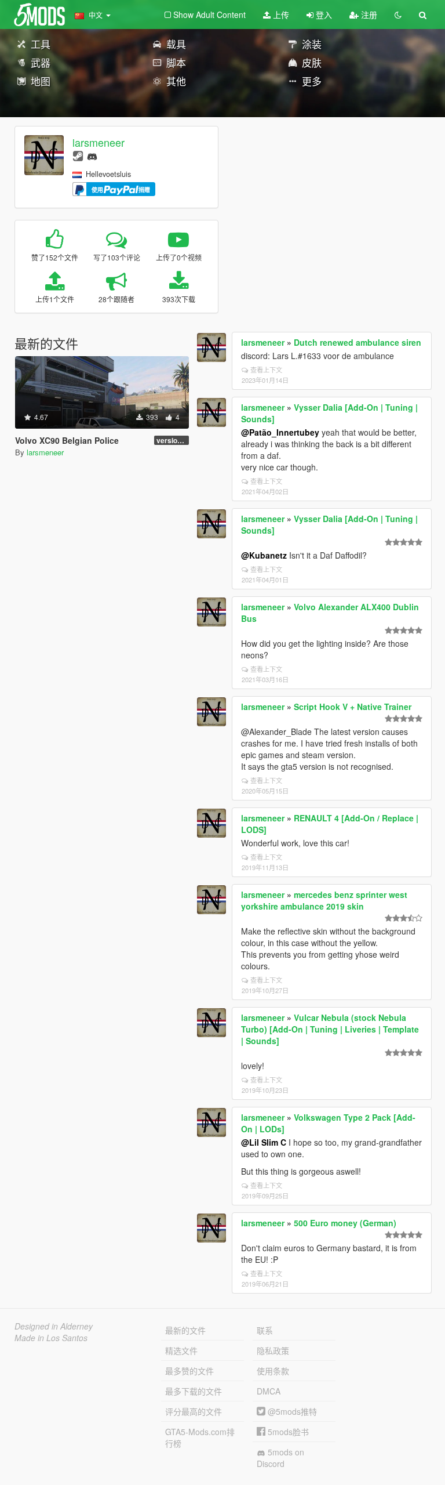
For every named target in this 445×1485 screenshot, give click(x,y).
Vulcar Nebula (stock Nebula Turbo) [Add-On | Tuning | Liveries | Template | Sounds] (330, 1029)
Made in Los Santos (50, 1337)
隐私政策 (273, 1350)
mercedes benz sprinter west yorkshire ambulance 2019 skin (324, 900)
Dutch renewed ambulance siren (357, 342)
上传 (280, 14)
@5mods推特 (291, 1411)
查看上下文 (266, 369)
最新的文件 (185, 1330)
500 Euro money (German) (345, 1223)
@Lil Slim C (263, 1142)
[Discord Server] (92, 155)
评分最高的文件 (193, 1411)
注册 (368, 14)
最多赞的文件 (189, 1371)
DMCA (268, 1391)
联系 (265, 1330)
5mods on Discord (280, 1457)
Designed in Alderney (53, 1326)
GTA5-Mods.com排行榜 (200, 1437)
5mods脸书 (287, 1431)
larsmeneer (98, 142)
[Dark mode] (398, 14)
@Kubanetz (264, 555)
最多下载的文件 (193, 1391)
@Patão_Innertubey (280, 432)
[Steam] (77, 155)
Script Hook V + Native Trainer (352, 706)
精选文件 (181, 1350)
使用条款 (273, 1371)
